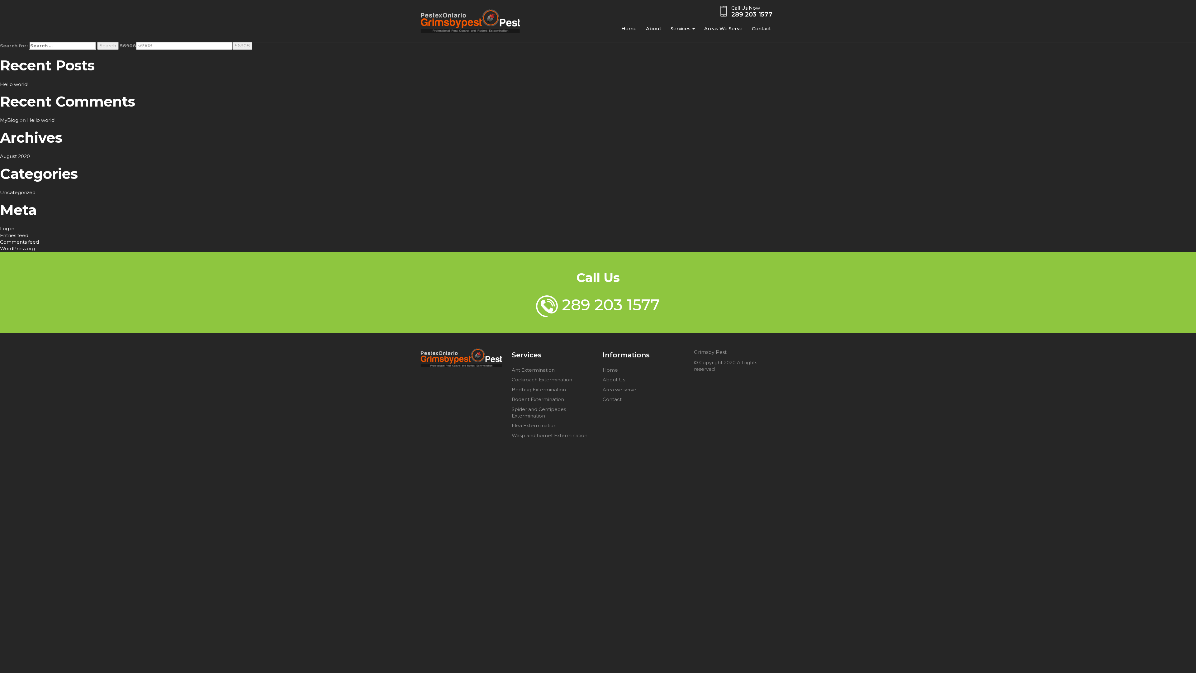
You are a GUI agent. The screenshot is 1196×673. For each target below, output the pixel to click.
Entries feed (14, 235)
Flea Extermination (534, 425)
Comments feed (19, 242)
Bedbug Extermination (539, 390)
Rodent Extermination (538, 399)
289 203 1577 (751, 14)
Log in (7, 228)
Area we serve (619, 390)
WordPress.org (17, 248)
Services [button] (681, 28)
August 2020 (15, 156)
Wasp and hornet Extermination (549, 435)
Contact (761, 28)
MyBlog (9, 120)
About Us (614, 380)
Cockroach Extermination (542, 380)
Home (629, 28)
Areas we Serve (723, 28)
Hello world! (14, 84)
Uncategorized (18, 192)
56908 (128, 46)
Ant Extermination (533, 370)
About (653, 28)
